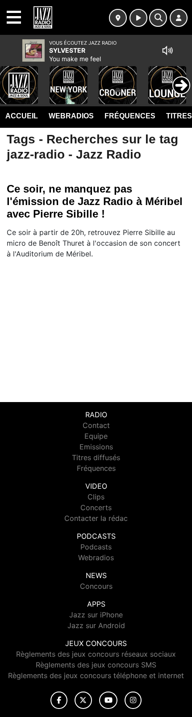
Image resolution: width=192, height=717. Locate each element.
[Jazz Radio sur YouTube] (108, 700)
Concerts (96, 507)
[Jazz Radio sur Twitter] (83, 700)
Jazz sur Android (96, 625)
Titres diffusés (96, 457)
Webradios (71, 116)
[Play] (11, 78)
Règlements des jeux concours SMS (96, 664)
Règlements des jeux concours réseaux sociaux (96, 654)
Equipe (96, 436)
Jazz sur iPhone (96, 614)
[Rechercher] (158, 18)
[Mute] (167, 50)
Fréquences (129, 116)
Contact (96, 425)
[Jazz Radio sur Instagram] (133, 700)
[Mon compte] (179, 18)
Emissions (96, 446)
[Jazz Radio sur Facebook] (58, 700)
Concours (96, 586)
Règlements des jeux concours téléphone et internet (96, 675)
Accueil (21, 116)
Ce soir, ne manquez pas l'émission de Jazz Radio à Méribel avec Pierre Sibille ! (95, 201)
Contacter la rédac (96, 518)
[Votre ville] (118, 18)
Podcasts (96, 546)
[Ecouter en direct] (138, 18)
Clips (96, 496)
